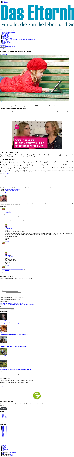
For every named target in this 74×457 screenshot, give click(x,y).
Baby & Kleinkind (5, 33)
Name (1, 290)
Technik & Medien (3, 46)
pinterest (3, 446)
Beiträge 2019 (4, 433)
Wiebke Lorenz (5, 420)
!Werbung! (7, 190)
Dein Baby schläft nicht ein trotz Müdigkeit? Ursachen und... (14, 323)
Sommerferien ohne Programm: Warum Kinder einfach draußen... (16, 369)
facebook (4, 445)
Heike (6, 227)
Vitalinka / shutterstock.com (7, 173)
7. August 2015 (7, 246)
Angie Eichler (4, 413)
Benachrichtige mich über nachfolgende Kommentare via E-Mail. (13, 297)
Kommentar (2, 286)
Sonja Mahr (4, 419)
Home (3, 1)
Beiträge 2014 (4, 438)
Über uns (4, 386)
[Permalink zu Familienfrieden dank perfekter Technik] (34, 100)
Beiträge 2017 (4, 435)
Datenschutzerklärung (46, 288)
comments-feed (5, 449)
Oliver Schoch (5, 418)
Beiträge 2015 (4, 437)
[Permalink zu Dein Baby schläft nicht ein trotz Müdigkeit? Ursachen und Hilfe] (3, 319)
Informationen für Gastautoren (7, 387)
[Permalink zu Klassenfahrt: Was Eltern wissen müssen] (3, 354)
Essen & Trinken (5, 40)
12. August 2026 (3, 367)
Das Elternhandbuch (6, 421)
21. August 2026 (3, 332)
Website (1, 295)
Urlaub (36, 105)
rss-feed (3, 448)
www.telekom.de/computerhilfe (40, 171)
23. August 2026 (3, 320)
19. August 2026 (3, 343)
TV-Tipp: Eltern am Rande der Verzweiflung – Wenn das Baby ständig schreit (17, 304)
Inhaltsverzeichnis (5, 2)
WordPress (12, 454)
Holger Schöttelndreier (6, 416)
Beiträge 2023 (4, 429)
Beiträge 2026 (4, 426)
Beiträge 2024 (4, 428)
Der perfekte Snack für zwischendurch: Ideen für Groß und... (14, 334)
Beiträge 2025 (4, 427)
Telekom (16, 190)
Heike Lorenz (7, 255)
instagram (4, 447)
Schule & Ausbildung (6, 35)
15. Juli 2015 (9, 47)
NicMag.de (2, 204)
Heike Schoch (4, 415)
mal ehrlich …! (5, 43)
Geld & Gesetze (5, 37)
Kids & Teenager (5, 34)
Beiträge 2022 (4, 430)
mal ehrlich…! (2, 376)
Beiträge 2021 (4, 431)
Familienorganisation (6, 41)
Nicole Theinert (4, 54)
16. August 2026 (3, 355)
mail (3, 450)
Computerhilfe (11, 190)
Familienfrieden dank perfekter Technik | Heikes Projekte (12, 269)
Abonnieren (3, 408)
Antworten (4, 223)
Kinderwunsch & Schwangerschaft (8, 32)
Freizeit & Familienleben (6, 42)
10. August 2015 (8, 212)
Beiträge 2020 (4, 432)
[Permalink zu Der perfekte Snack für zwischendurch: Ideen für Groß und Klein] (3, 331)
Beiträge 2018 (4, 434)
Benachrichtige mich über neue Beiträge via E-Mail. (10, 299)
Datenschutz (4, 390)
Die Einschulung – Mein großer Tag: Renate (11, 303)
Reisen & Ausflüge (5, 36)
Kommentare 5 (2, 48)
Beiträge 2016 (4, 436)
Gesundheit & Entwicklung (7, 38)
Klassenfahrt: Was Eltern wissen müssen (9, 358)
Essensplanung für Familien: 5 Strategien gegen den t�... (13, 346)
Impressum (4, 388)
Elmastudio (11, 455)
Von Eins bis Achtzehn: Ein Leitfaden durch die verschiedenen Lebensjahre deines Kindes (21, 39)
